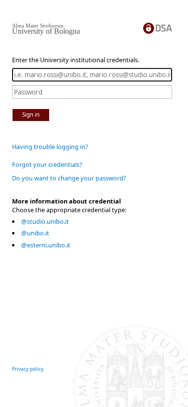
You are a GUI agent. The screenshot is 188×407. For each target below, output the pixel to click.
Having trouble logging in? (50, 146)
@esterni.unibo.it (45, 245)
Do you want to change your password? (69, 178)
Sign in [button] (31, 114)
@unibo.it (35, 233)
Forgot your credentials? (47, 164)
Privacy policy (27, 369)
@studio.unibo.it (45, 221)
